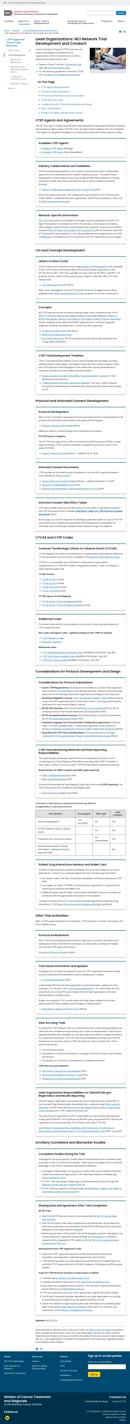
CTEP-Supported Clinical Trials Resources (15, 42)
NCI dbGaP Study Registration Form (72, 1278)
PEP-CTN (43, 220)
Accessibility (65, 1361)
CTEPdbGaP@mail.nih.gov (72, 1289)
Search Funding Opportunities (39, 1367)
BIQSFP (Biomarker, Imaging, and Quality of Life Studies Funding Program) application (80, 319)
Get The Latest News (14, 1361)
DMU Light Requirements (54, 779)
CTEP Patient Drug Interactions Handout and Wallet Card (78, 904)
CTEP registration (64, 691)
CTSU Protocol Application (80, 988)
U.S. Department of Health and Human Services (106, 1411)
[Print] (120, 31)
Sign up (94, 1374)
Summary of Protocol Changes (53, 952)
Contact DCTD (119, 1401)
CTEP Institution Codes (53, 638)
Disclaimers (65, 1375)
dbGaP (80, 1229)
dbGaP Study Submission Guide (69, 1306)
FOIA (62, 1365)
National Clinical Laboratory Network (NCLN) (19, 69)
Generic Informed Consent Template (59, 481)
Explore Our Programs (15, 1373)
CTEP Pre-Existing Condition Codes (58, 656)
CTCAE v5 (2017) (50, 583)
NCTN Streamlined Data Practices (62, 718)
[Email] (124, 31)
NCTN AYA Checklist (52, 338)
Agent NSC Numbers (52, 642)
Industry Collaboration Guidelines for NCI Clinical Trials (68, 189)
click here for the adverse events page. (62, 74)
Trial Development (17, 55)
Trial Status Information (53, 979)
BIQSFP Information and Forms (57, 334)
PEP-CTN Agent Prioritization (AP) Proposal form (71, 230)
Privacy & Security (68, 1370)
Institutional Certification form (94, 1282)
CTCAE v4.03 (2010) (51, 587)
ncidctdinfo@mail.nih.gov (96, 1401)
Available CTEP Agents (52, 148)
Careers (35, 1361)
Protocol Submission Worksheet (57, 425)
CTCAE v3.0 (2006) (50, 590)
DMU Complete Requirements (56, 775)
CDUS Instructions (51, 793)
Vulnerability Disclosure (71, 1380)
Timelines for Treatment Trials (18, 77)
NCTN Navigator (96, 1236)
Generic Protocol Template (55, 453)
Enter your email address (100, 1362)
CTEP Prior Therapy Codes (55, 660)
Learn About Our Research (12, 1367)
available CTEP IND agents (93, 266)
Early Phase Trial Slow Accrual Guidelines (61, 1071)
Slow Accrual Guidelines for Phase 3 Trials (62, 1075)
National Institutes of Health (114, 1414)
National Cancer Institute (115, 1417)
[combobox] (102, 13)
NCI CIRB (64, 475)
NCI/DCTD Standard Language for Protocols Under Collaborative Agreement (78, 728)
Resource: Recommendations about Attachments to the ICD (70, 488)
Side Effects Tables (19, 83)
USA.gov (122, 1420)
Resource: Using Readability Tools (58, 485)
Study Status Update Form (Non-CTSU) (60, 1009)
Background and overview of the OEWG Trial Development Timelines (75, 375)
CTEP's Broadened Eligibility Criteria (90, 698)
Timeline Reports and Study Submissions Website (65, 383)
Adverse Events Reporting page (105, 557)
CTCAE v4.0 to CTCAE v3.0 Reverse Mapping (62, 605)
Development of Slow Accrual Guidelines (61, 1078)
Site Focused (14, 50)
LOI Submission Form (52, 284)
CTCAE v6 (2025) (49, 579)
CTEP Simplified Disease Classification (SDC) (63, 652)
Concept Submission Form (54, 330)
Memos (11, 88)
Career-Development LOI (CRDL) (69, 293)
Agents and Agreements (16, 60)
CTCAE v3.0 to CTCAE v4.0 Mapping (58, 601)
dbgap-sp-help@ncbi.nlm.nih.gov (77, 1310)
